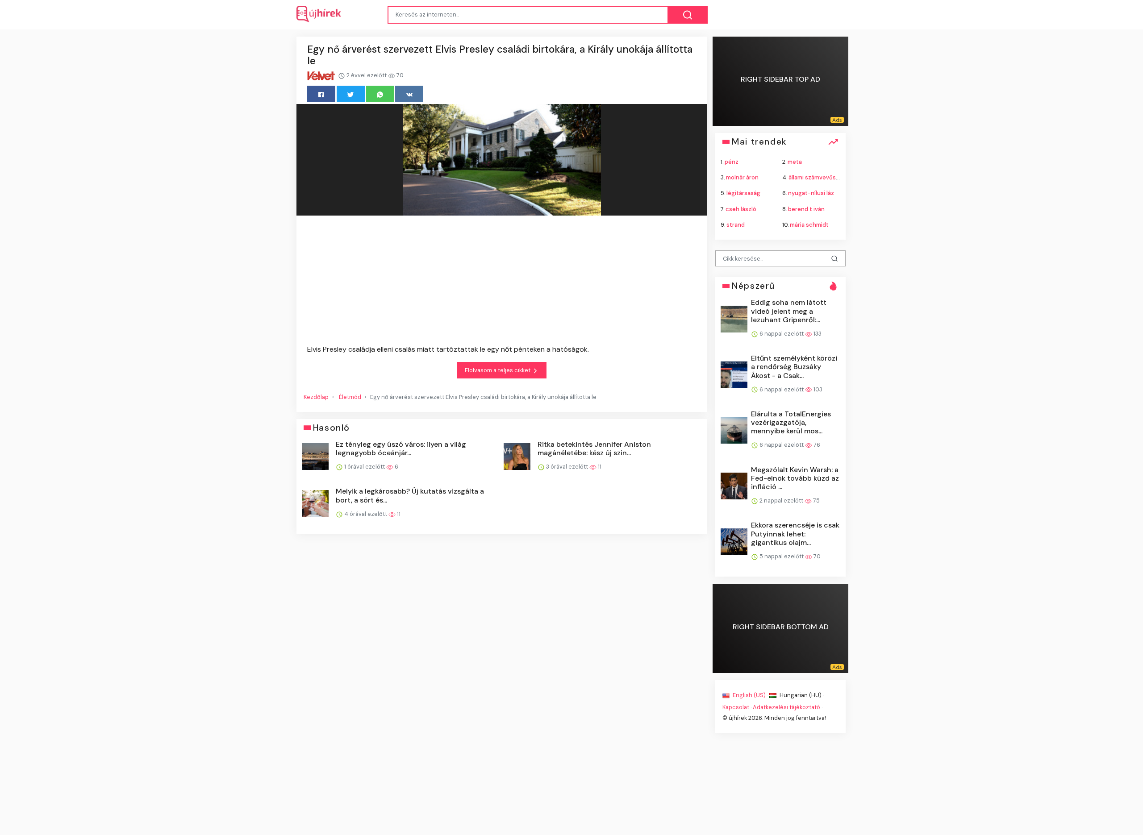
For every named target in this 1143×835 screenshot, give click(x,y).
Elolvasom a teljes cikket (498, 370)
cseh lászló (741, 208)
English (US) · (750, 695)
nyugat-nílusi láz (811, 193)
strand (735, 224)
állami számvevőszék (817, 177)
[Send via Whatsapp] (380, 94)
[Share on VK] (409, 94)
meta (795, 162)
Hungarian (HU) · (801, 695)
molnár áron (742, 177)
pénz (731, 162)
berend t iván (806, 208)
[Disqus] (502, 668)
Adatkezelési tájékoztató (786, 707)
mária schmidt (809, 224)
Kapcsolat (735, 707)
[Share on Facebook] (321, 94)
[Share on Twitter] (351, 94)
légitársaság (743, 193)
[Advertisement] (502, 281)
